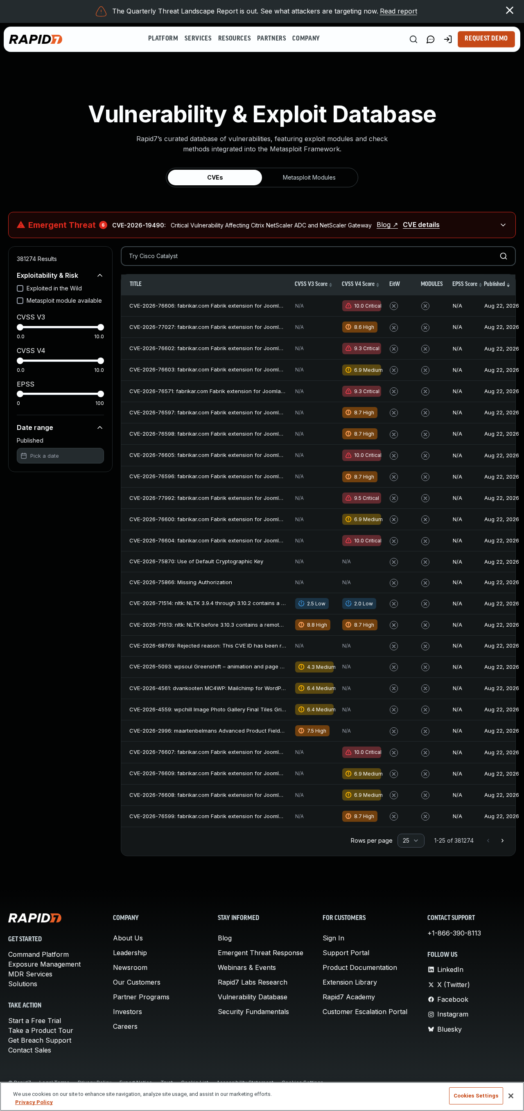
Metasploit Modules (309, 177)
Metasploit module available (64, 300)
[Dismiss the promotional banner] (510, 10)
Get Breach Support (39, 1040)
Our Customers (136, 982)
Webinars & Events (247, 967)
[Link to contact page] (430, 39)
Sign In (333, 938)
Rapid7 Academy (349, 997)
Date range (35, 427)
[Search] (413, 39)
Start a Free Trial (34, 1021)
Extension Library (350, 982)
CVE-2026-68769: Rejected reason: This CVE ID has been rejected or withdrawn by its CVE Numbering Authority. (274, 645)
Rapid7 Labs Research (252, 982)
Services (198, 39)
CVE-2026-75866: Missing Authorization (180, 582)
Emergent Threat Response (260, 953)
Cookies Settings (476, 1096)
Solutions (22, 984)
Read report (398, 11)
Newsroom (130, 967)
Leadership (130, 953)
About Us (128, 938)
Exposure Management (44, 964)
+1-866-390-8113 (454, 933)
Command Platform (38, 954)
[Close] (511, 1096)
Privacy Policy (34, 1102)
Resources (234, 39)
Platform (163, 39)
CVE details (421, 224)
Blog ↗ (387, 224)
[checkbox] (20, 288)
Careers (125, 1026)
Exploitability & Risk (47, 275)
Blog (225, 938)
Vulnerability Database (252, 997)
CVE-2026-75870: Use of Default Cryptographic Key (196, 561)
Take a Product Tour (40, 1030)
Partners (271, 39)
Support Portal (346, 953)
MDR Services (30, 974)
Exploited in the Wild (54, 288)
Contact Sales (29, 1050)
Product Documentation (360, 967)
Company (306, 39)
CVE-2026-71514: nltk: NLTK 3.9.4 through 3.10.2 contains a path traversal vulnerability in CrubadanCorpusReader (274, 603)
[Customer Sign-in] (447, 39)
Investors (127, 1012)
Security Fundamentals (253, 1012)
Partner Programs (141, 997)
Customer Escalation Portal (365, 1012)
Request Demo (486, 39)
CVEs (215, 177)
